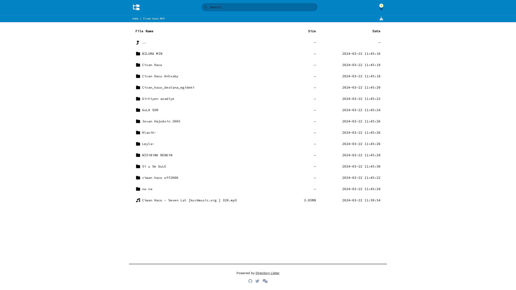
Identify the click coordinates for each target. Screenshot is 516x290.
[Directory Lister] (136, 7)
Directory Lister (268, 273)
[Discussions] (265, 281)
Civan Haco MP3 (154, 18)
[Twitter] (257, 281)
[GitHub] (250, 281)
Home (135, 18)
